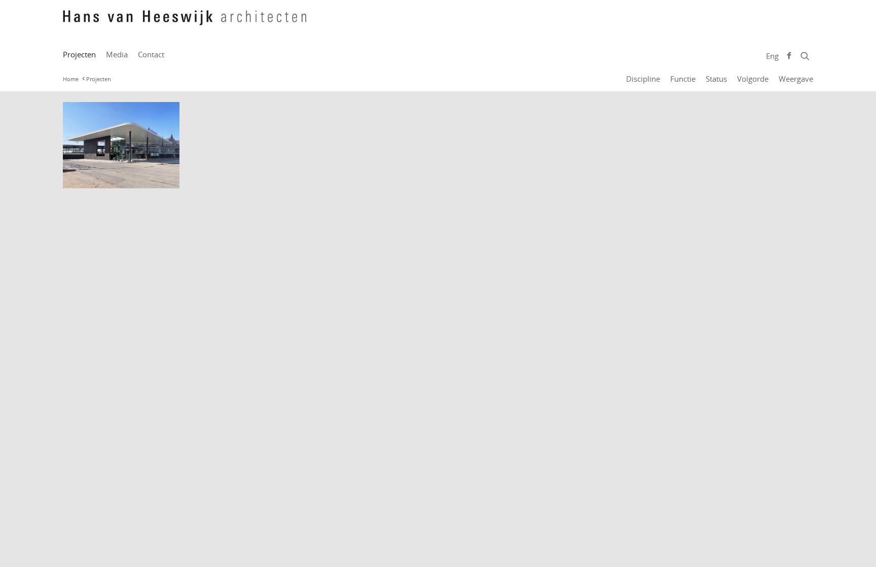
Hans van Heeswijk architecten (184, 23)
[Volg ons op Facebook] (789, 56)
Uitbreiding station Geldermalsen (104, 172)
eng (772, 56)
